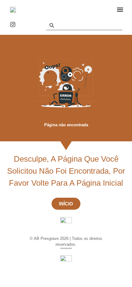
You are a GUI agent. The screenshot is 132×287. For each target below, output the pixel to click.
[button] (120, 9)
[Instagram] (13, 24)
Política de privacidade (66, 248)
